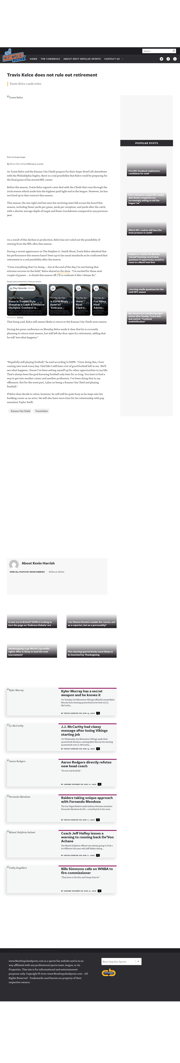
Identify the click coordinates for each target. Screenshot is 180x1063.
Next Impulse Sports (114, 961)
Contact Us (112, 58)
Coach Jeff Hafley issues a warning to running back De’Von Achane (87, 837)
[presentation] (33, 702)
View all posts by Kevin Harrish (27, 571)
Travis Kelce (41, 411)
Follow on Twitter (56, 571)
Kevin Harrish (17, 164)
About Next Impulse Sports (82, 58)
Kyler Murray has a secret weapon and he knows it (82, 693)
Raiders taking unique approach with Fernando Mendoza (87, 800)
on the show (63, 271)
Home (33, 58)
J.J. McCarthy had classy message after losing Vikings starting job (84, 730)
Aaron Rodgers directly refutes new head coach (86, 764)
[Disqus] (62, 450)
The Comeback (50, 58)
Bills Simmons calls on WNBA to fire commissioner (87, 871)
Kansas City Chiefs (20, 411)
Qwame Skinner (72, 784)
